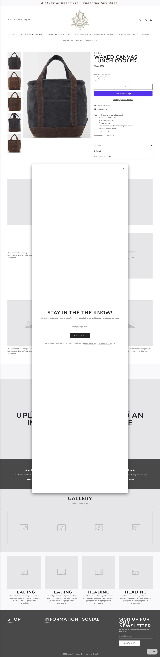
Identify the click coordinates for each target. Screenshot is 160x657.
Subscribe (80, 336)
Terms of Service (104, 343)
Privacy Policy (89, 343)
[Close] (123, 168)
